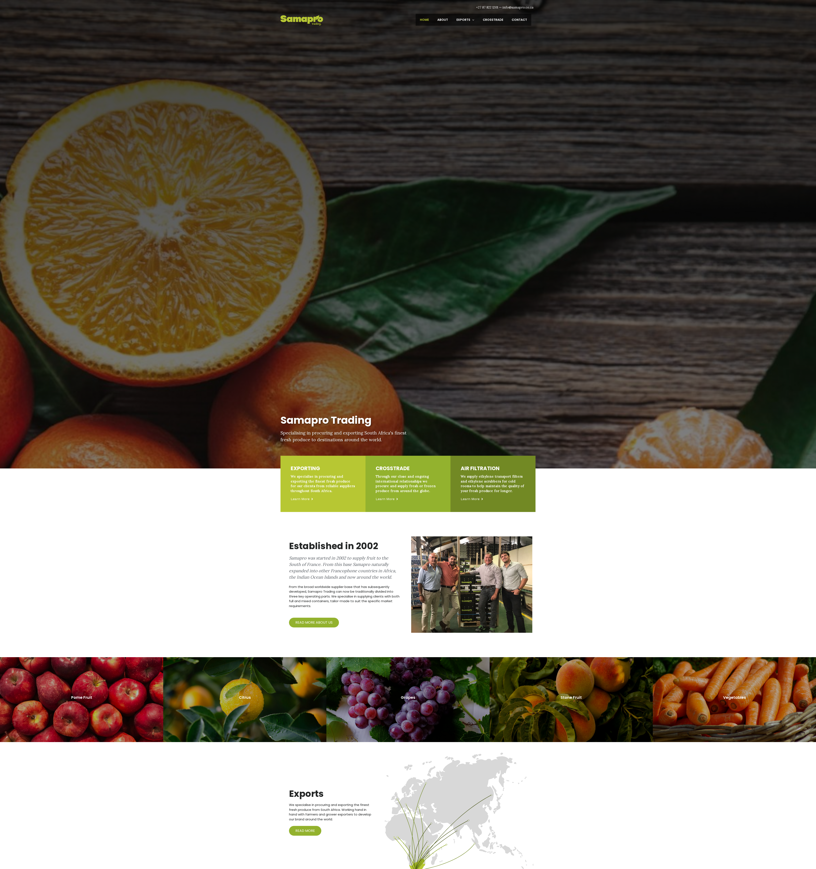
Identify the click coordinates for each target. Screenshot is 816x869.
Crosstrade (493, 20)
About (442, 20)
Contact (519, 20)
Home (424, 20)
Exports (463, 20)
